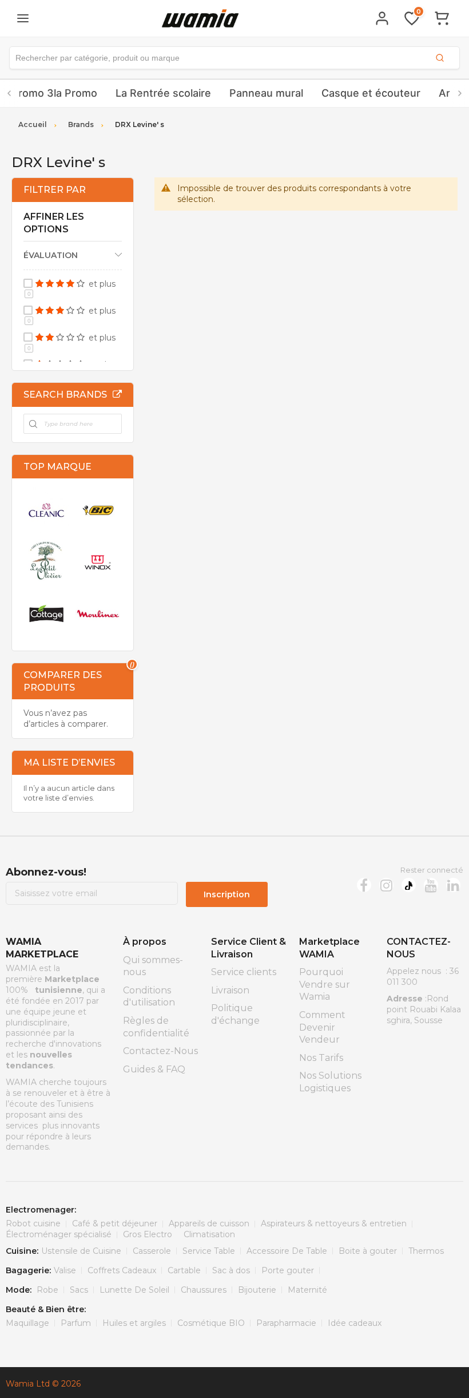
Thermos (426, 1251)
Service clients (243, 972)
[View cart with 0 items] (441, 18)
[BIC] (98, 510)
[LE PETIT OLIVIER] (46, 562)
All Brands (117, 394)
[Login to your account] (382, 18)
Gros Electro (147, 1234)
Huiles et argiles (134, 1323)
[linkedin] (453, 885)
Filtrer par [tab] (54, 189)
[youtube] (431, 885)
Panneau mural (266, 93)
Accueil (32, 124)
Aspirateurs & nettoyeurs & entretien (334, 1223)
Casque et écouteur (370, 93)
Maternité (307, 1290)
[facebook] (364, 885)
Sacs (79, 1290)
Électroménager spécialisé (59, 1234)
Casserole (152, 1251)
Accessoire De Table (287, 1251)
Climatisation (209, 1234)
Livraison (230, 990)
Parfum (76, 1323)
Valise (65, 1270)
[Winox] (98, 562)
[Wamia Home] (200, 18)
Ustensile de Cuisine (81, 1251)
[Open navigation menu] (23, 18)
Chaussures (203, 1290)
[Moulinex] (98, 613)
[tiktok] (409, 885)
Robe (47, 1290)
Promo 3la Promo (54, 93)
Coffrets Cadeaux (122, 1270)
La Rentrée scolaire (163, 93)
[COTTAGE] (46, 613)
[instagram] (386, 885)
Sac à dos (231, 1270)
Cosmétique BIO (211, 1323)
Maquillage (27, 1323)
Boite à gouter (368, 1251)
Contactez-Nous (160, 1050)
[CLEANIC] (46, 510)
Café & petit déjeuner (114, 1223)
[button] (234, 57)
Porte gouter (287, 1270)
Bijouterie (257, 1290)
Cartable (184, 1270)
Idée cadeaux (354, 1323)
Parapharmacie (286, 1323)
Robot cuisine (33, 1223)
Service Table (208, 1251)
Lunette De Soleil (134, 1290)
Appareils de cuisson (209, 1223)
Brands (81, 124)
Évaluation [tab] (50, 255)
